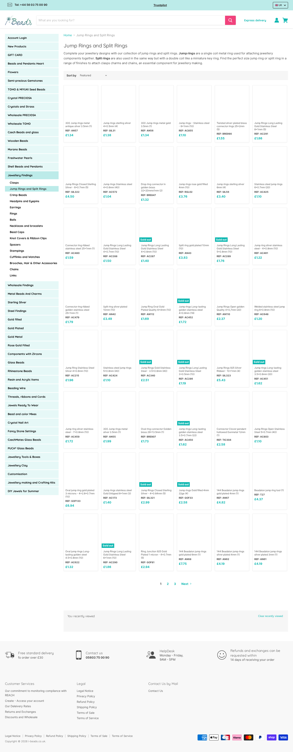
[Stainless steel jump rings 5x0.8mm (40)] (119, 347)
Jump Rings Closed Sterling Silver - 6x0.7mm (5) (80, 186)
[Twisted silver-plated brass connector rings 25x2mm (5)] (232, 102)
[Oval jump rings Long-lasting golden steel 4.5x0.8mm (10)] (81, 531)
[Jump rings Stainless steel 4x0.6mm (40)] (119, 164)
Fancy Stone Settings (22, 431)
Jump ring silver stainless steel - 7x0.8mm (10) (79, 430)
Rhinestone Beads (20, 371)
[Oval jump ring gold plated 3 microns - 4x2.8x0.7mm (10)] (81, 470)
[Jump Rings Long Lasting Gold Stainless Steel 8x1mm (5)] (270, 102)
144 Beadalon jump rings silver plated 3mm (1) (268, 553)
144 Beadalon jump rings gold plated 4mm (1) (230, 492)
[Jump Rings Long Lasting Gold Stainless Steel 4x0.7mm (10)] (119, 225)
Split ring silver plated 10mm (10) (115, 308)
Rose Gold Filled (19, 345)
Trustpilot (160, 5)
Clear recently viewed (270, 616)
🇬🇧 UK (278, 5)
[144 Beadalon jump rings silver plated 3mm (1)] (270, 531)
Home (68, 35)
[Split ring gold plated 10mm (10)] (194, 225)
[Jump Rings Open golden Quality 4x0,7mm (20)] (232, 286)
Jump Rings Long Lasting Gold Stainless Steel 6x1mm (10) (117, 554)
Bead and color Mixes (22, 414)
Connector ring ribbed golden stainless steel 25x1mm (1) (77, 309)
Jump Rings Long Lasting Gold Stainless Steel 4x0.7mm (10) (117, 248)
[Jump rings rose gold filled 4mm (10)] (194, 164)
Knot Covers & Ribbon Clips (28, 238)
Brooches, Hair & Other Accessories (33, 263)
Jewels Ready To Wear (23, 405)
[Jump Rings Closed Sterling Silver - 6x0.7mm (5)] (81, 164)
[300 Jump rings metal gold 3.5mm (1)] (156, 102)
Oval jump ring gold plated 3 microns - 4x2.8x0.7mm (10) (79, 493)
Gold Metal (15, 337)
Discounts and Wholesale (21, 717)
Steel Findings (17, 311)
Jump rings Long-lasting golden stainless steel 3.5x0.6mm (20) (267, 371)
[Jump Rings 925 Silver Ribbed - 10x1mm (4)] (232, 347)
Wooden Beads (18, 141)
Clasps (14, 182)
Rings (13, 213)
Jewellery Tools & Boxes (24, 457)
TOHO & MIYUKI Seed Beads (26, 89)
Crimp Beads (18, 195)
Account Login (17, 38)
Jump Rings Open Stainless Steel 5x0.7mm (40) (269, 430)
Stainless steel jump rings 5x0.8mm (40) (117, 369)
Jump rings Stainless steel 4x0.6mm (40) (117, 186)
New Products (17, 46)
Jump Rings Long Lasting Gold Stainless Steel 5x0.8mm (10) (231, 248)
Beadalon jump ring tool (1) (269, 490)
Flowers (13, 72)
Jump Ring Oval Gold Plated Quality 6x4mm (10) (156, 308)
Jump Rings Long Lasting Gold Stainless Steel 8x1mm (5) (268, 126)
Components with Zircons (25, 354)
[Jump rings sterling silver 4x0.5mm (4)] (119, 102)
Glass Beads (16, 362)
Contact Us (155, 690)
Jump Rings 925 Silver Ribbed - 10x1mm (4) (229, 369)
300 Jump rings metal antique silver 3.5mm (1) (78, 124)
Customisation (17, 474)
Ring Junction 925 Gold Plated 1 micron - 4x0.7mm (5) (156, 554)
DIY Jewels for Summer (23, 491)
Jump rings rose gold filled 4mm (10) (193, 186)
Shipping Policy (87, 707)
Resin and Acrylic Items (23, 379)
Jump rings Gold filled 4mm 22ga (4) (194, 492)
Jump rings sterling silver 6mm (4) (230, 186)
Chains (14, 269)
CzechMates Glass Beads (24, 440)
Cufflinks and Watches (25, 257)
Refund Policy (86, 701)
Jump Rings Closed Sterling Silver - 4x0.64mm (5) (156, 492)
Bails (13, 219)
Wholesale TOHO (19, 123)
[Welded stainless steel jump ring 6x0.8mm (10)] (270, 286)
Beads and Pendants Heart (26, 63)
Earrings (15, 207)
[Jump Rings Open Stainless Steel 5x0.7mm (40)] (270, 409)
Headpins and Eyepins (24, 201)
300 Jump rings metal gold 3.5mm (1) (156, 124)
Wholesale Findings (20, 285)
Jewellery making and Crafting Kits (31, 482)
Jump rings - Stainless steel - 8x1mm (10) (194, 124)
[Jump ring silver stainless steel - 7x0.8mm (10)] (81, 409)
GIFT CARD (15, 55)
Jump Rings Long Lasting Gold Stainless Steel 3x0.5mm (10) (193, 371)
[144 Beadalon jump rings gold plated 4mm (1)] (232, 470)
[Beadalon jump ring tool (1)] (270, 470)
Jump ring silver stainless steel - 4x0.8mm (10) (268, 247)
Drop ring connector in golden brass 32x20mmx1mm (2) (153, 187)
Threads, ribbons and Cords (26, 397)
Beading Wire (17, 388)
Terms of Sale (85, 712)
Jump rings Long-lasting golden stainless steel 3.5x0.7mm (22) (192, 432)
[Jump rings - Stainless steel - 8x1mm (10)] (194, 102)
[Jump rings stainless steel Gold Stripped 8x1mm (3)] (119, 470)
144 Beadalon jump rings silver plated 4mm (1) (230, 553)
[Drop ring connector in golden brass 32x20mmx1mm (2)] (156, 164)
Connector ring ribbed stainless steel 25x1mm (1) (80, 247)
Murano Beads (17, 149)
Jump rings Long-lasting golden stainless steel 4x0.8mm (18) (192, 309)
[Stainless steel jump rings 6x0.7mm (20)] (270, 164)
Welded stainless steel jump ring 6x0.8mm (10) (269, 308)
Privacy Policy (86, 696)
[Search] (230, 20)
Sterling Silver (17, 302)
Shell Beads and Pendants (25, 166)
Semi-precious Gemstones (25, 80)
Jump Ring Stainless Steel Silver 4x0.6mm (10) (79, 369)
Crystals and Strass (21, 106)
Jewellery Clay (18, 465)
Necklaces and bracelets (26, 226)
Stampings (17, 251)
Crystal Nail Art (18, 422)
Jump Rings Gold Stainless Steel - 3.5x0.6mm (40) (155, 369)
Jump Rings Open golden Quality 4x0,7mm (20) (230, 308)
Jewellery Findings (20, 175)
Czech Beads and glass (23, 132)
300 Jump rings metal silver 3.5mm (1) (115, 430)
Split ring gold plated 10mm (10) (194, 247)
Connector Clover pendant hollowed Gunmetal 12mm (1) (231, 432)
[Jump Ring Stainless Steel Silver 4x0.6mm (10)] (81, 347)
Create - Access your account (24, 700)
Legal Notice (85, 690)
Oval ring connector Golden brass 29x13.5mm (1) (156, 430)
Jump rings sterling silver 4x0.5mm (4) (117, 124)
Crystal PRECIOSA (20, 98)
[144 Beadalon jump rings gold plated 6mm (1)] (194, 531)
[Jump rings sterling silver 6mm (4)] (232, 164)
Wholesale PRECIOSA (22, 115)
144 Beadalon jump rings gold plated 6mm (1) (192, 553)
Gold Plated (16, 328)
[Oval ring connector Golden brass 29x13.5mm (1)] (156, 409)
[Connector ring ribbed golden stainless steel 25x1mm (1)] (81, 286)
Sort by (71, 75)
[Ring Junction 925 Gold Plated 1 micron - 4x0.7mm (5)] (156, 531)
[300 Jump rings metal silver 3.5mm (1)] (119, 409)
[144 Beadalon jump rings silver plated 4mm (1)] (232, 531)
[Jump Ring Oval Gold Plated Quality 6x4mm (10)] (156, 286)
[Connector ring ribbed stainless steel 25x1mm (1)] (81, 225)
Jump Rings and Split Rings (28, 189)
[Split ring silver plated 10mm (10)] (119, 286)
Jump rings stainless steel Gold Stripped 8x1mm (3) (117, 492)
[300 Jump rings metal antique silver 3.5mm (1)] (81, 102)
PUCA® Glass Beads (21, 448)
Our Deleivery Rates (18, 706)
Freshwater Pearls (20, 158)
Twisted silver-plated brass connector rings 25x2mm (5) (232, 126)
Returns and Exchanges (20, 711)
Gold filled (15, 319)
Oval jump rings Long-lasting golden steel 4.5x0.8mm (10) (77, 554)
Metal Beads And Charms (25, 294)
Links (13, 275)
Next (185, 584)
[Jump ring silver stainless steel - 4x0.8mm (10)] (270, 225)
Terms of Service (88, 718)
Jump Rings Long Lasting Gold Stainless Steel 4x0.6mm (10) (155, 248)
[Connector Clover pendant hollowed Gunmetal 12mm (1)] (232, 409)
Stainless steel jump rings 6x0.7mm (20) (268, 186)
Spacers (15, 244)
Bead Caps (17, 232)
